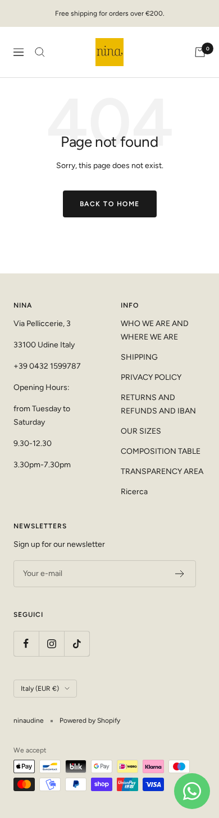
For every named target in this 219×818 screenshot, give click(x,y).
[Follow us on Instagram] (51, 643)
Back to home (110, 204)
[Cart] (200, 52)
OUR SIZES (141, 431)
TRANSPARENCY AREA (162, 471)
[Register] (180, 574)
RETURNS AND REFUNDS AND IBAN (158, 404)
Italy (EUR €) (40, 688)
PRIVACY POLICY (151, 377)
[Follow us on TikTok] (76, 643)
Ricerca (134, 491)
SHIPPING (139, 357)
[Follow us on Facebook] (26, 643)
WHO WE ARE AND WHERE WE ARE (155, 330)
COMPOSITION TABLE (160, 451)
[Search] (40, 52)
